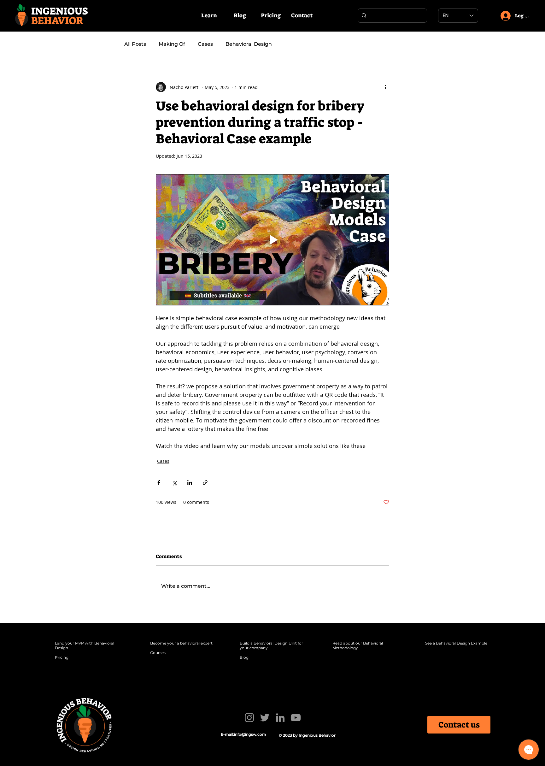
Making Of (172, 44)
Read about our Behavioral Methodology (357, 645)
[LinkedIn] (280, 717)
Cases (205, 44)
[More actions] (385, 87)
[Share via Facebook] (159, 483)
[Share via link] (205, 483)
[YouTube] (296, 717)
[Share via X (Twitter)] (174, 483)
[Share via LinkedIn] (190, 483)
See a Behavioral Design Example (456, 643)
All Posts (135, 44)
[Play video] (272, 239)
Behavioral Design (249, 44)
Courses (158, 652)
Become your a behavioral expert (181, 643)
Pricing (61, 657)
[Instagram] (249, 717)
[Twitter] (265, 717)
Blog (244, 657)
